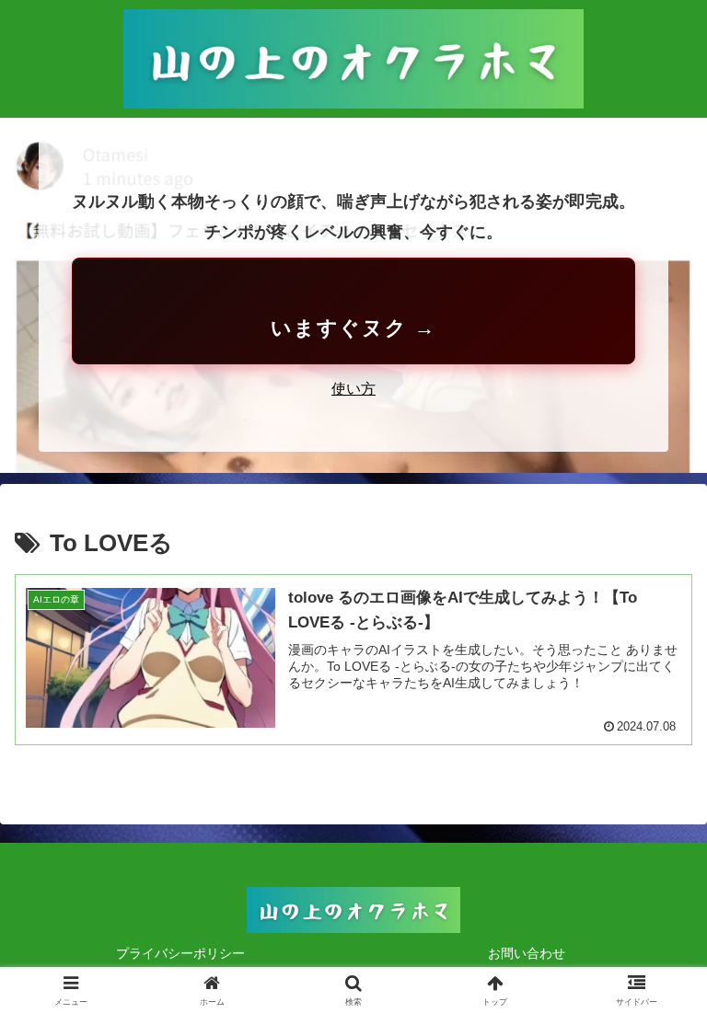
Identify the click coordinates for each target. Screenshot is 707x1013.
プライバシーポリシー (180, 953)
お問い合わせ (526, 953)
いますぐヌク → (353, 328)
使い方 (353, 388)
